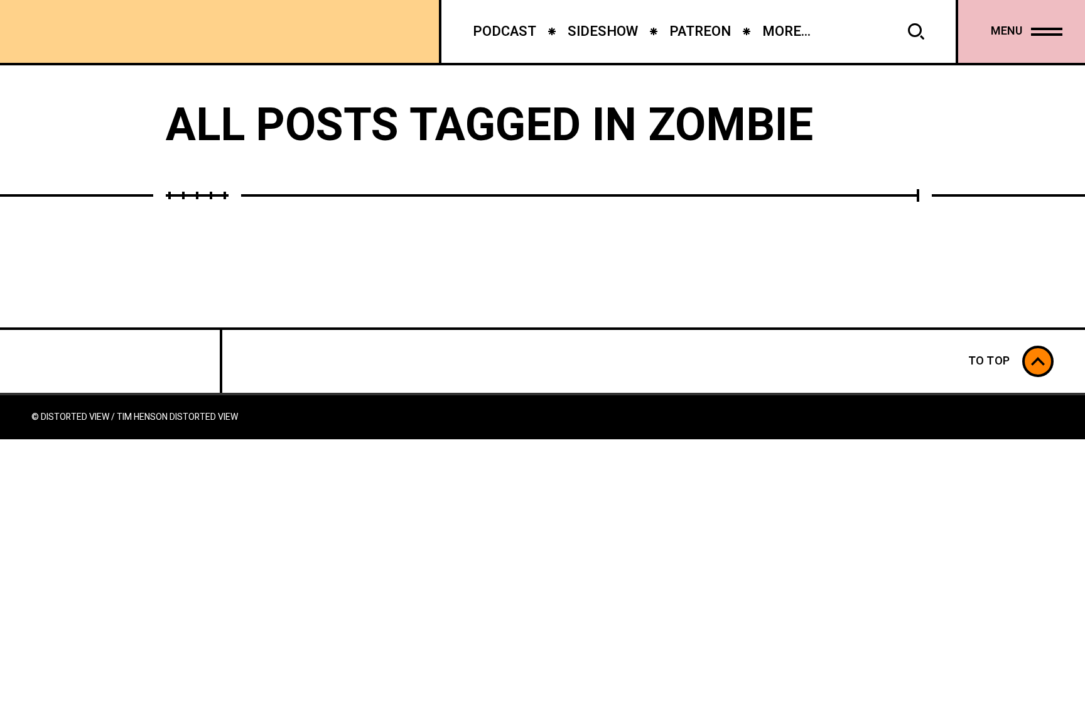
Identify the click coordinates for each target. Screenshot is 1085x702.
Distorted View (204, 417)
